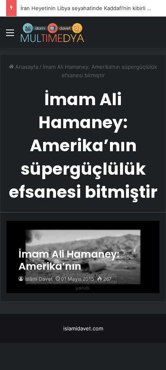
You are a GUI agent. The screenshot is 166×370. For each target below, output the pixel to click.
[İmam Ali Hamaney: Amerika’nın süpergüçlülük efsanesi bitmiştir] (82, 257)
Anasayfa (26, 66)
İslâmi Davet (38, 279)
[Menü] (10, 35)
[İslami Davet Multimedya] (52, 32)
